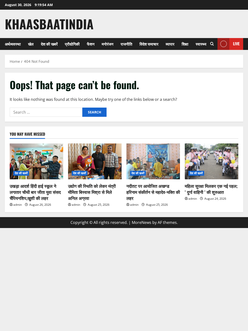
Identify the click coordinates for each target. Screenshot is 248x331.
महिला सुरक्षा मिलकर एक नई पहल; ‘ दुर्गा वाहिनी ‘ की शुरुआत (211, 189)
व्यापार (170, 44)
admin (17, 205)
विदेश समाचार (149, 44)
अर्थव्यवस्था (13, 44)
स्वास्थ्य (201, 44)
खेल (31, 44)
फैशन (90, 44)
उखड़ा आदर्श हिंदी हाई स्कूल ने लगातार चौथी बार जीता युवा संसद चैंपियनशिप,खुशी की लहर (35, 192)
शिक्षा (185, 44)
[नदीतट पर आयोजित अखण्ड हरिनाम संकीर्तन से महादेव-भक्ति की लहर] (153, 161)
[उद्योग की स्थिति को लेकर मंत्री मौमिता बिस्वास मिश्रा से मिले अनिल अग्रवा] (95, 161)
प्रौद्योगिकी (72, 44)
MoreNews (141, 222)
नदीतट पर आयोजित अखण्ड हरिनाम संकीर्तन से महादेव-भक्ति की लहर (153, 192)
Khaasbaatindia (49, 24)
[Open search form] (212, 43)
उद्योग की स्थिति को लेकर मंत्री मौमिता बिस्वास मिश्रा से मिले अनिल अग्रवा (92, 192)
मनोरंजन (107, 44)
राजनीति (126, 44)
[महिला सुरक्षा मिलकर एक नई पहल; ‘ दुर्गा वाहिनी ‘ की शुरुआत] (211, 161)
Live (236, 44)
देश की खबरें (49, 44)
